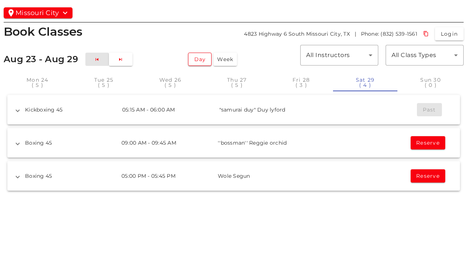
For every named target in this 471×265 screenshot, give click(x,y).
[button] (233, 109)
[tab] (37, 82)
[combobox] (339, 55)
